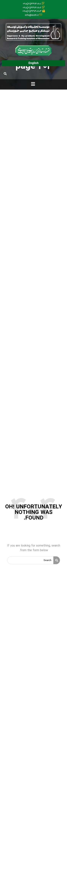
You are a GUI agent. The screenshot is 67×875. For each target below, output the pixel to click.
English (33, 63)
